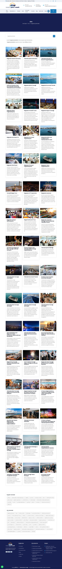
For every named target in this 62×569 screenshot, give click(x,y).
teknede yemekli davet (20, 522)
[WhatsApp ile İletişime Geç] (2, 567)
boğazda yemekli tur (42, 524)
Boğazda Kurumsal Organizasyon (29, 138)
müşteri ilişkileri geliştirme (12, 531)
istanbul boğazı (32, 499)
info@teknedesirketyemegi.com (50, 6)
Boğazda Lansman (46, 193)
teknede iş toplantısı (39, 517)
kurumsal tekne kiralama (36, 513)
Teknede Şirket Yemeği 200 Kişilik (47, 305)
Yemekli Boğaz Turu (12, 193)
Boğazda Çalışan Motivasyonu (11, 220)
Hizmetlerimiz (12, 11)
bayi (16, 513)
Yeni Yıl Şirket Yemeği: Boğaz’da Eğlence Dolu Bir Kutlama (31, 363)
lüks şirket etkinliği (10, 517)
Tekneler (18, 11)
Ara (29, 23)
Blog (37, 11)
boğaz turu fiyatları (11, 520)
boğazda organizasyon (17, 499)
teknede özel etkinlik (18, 520)
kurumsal (31, 497)
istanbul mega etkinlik (43, 522)
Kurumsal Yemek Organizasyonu (45, 475)
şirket (44, 497)
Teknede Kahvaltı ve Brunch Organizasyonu (47, 59)
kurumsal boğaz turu (11, 524)
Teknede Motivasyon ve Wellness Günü (36, 553)
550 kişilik (33, 531)
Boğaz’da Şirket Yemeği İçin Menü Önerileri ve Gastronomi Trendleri (30, 392)
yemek (14, 502)
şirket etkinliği (26, 520)
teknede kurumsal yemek (46, 502)
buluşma (24, 515)
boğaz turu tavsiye (32, 517)
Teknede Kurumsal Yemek (31, 277)
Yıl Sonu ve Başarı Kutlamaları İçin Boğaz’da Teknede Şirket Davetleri (48, 421)
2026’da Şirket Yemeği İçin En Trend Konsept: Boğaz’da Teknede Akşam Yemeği (13, 448)
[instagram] (50, 1)
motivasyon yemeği (38, 497)
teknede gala (28, 513)
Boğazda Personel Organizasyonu (28, 166)
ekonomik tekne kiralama (26, 531)
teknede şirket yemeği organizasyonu (18, 497)
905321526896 (38, 6)
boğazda (27, 497)
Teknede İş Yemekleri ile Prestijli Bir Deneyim (13, 475)
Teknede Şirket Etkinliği (47, 247)
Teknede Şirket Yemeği (36, 546)
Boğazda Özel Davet (12, 165)
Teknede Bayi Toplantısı (36, 561)
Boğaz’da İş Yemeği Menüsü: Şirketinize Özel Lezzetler (13, 363)
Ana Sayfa (7, 11)
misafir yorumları (21, 513)
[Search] (54, 36)
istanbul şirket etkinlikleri (33, 520)
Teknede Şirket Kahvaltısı (30, 58)
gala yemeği (25, 524)
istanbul (9, 497)
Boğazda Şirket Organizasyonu (11, 111)
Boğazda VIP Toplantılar (30, 193)
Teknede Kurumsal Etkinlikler (29, 421)
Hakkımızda (41, 11)
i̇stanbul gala (13, 522)
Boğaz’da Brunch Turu (30, 220)
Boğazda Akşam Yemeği (47, 110)
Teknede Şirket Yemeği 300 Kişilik (30, 305)
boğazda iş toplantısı (17, 529)
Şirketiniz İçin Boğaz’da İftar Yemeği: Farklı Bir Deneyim (13, 249)
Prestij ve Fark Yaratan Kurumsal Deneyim (47, 277)
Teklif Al (53, 11)
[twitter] (55, 1)
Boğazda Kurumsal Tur (13, 137)
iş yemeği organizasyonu (21, 502)
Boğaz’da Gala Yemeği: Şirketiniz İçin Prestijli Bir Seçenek (47, 363)
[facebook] (53, 1)
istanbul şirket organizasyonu (40, 529)
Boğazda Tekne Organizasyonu (45, 166)
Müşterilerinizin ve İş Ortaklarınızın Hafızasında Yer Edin (46, 138)
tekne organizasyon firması (16, 515)
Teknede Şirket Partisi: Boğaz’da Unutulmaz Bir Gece (30, 334)
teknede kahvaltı (24, 517)
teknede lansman (18, 524)
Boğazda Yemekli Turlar (30, 110)
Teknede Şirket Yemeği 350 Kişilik (13, 305)
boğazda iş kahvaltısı (11, 513)
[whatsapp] (48, 1)
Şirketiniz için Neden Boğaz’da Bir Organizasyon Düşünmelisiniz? (12, 422)
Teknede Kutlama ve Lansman (37, 550)
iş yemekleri (9, 502)
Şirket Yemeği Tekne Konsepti (29, 475)
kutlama (33, 502)
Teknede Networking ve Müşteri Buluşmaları (37, 556)
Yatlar (23, 11)
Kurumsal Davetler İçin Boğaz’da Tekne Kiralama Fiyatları (48, 334)
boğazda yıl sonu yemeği (49, 517)
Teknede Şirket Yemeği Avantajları (13, 277)
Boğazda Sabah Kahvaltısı (14, 58)
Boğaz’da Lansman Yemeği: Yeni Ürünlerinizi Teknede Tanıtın (47, 221)
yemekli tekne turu (26, 499)
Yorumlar (33, 11)
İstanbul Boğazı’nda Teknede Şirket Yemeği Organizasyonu (30, 249)
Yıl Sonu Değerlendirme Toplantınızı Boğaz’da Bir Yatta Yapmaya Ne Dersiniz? (47, 392)
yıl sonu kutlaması (49, 529)
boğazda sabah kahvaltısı (50, 515)
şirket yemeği (10, 499)
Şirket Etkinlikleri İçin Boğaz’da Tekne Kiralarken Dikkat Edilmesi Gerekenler (14, 334)
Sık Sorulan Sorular (27, 11)
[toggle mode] (48, 11)
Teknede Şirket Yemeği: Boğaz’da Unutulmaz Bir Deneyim (13, 392)
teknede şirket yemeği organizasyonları (43, 499)
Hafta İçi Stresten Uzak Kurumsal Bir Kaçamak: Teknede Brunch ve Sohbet (14, 87)
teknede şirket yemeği (50, 497)
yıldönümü (9, 504)
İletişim (46, 11)
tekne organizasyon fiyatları (44, 526)
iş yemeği (28, 502)
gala (8, 522)
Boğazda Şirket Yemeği (30, 85)
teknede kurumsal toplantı (39, 515)
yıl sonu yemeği (17, 517)
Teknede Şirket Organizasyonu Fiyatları (47, 447)
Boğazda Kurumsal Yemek (48, 85)
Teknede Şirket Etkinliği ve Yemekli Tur (30, 447)
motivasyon (38, 502)
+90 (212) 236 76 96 (28, 6)
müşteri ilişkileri (31, 526)
